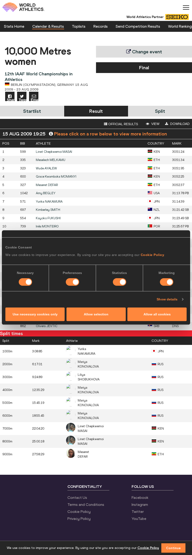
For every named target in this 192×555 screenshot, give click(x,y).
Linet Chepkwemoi (54, 152)
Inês (47, 226)
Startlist (32, 111)
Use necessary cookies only (35, 314)
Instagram (140, 504)
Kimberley (48, 210)
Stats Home (14, 26)
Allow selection (96, 314)
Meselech (50, 160)
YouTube (139, 518)
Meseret (47, 185)
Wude (46, 168)
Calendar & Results (48, 26)
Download (179, 124)
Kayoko (48, 218)
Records (100, 26)
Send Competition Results (138, 26)
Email (34, 99)
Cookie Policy (152, 255)
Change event (146, 52)
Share (11, 99)
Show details (167, 299)
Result (96, 111)
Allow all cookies (157, 314)
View (154, 124)
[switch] (72, 282)
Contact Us (77, 497)
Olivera (46, 326)
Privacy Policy (79, 518)
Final (144, 67)
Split (160, 111)
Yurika (49, 202)
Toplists (78, 26)
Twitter (138, 511)
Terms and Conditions (85, 504)
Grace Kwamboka (56, 177)
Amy (45, 193)
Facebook (140, 497)
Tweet (22, 99)
